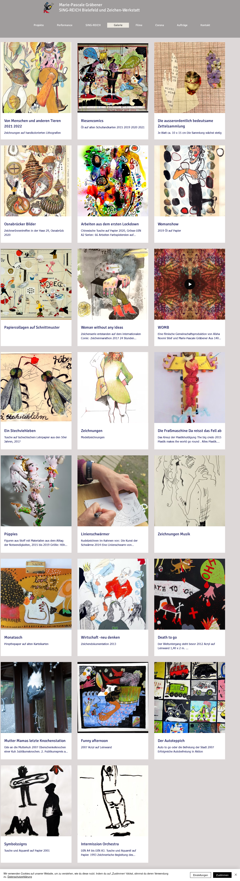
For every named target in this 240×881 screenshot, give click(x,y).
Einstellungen (200, 875)
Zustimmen (222, 875)
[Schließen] (236, 875)
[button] (159, 25)
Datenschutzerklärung (20, 876)
